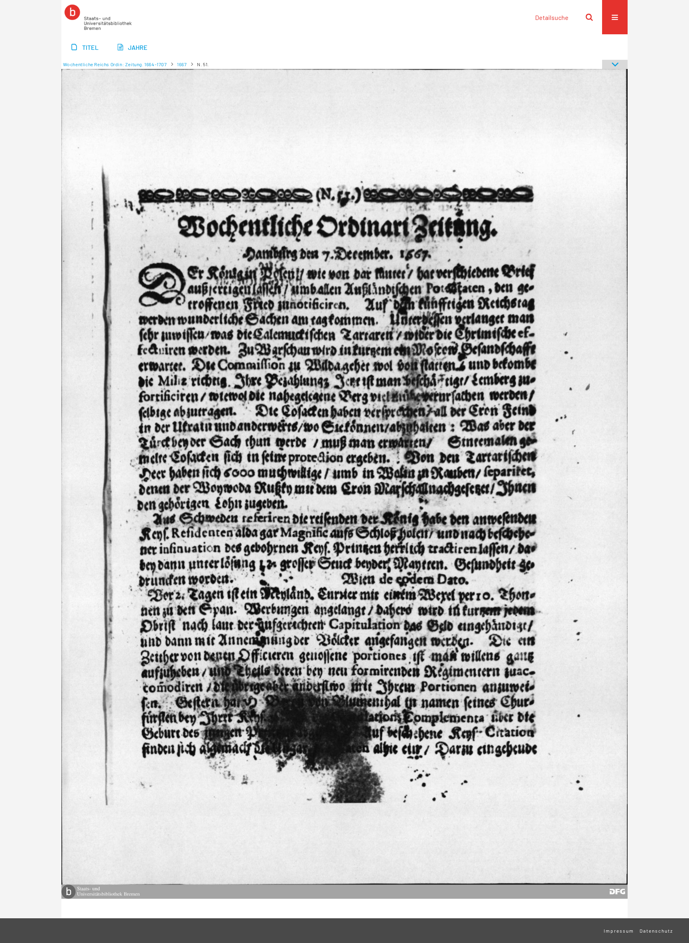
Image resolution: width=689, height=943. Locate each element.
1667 (182, 64)
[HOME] (98, 17)
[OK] (589, 17)
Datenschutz (656, 930)
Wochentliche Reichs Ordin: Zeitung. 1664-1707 (115, 64)
